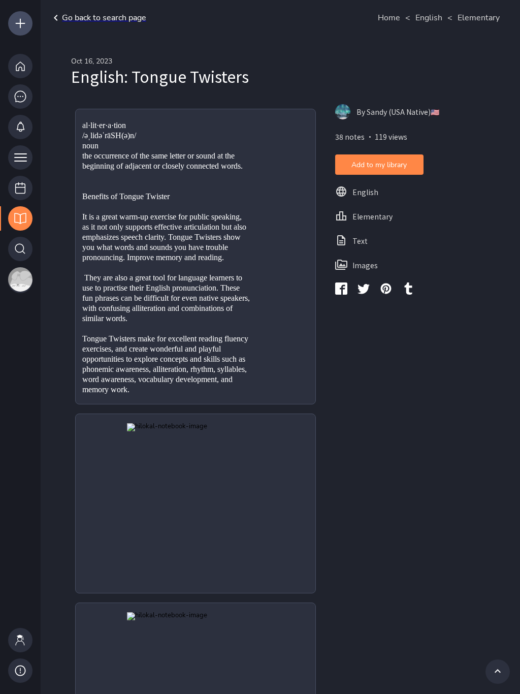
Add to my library (379, 165)
